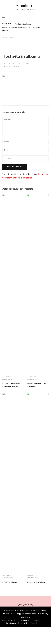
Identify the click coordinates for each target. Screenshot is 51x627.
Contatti (23, 623)
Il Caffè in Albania (9, 582)
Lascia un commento (11, 66)
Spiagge (36, 620)
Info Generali (11, 623)
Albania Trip (25, 6)
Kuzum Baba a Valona (36, 582)
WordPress (25, 617)
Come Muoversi (8, 620)
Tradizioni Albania (23, 24)
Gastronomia (24, 620)
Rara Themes (32, 613)
